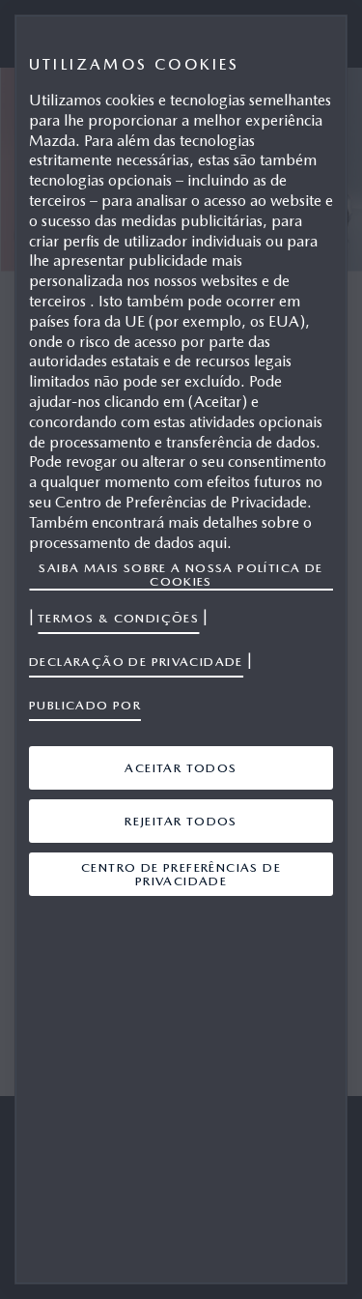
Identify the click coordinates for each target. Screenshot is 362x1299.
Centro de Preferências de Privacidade (181, 874)
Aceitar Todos (181, 768)
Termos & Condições (118, 618)
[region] (181, 649)
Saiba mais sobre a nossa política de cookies (180, 575)
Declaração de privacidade (136, 661)
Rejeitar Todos (181, 821)
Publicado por (85, 705)
